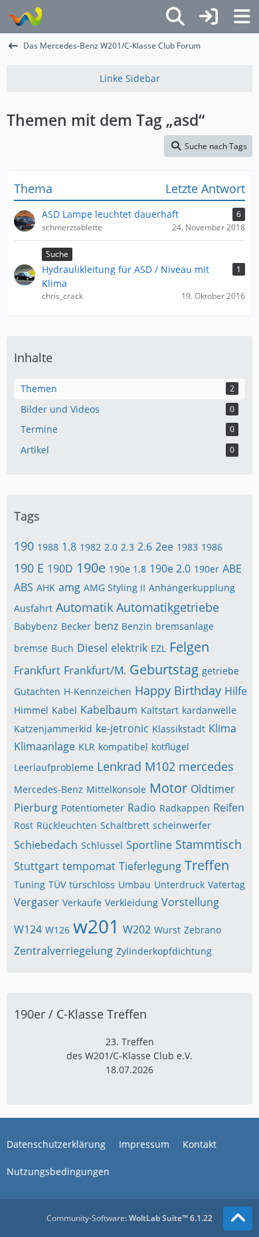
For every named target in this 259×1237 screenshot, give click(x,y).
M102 (160, 766)
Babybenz (36, 626)
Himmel (31, 710)
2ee (164, 546)
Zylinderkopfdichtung (164, 951)
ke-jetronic (122, 728)
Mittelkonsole (116, 789)
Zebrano (202, 929)
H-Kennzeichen (97, 691)
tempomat (89, 866)
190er (206, 569)
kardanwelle (209, 710)
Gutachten (37, 691)
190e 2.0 (170, 568)
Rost (23, 825)
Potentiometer (92, 808)
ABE (232, 568)
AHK (46, 587)
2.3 (127, 547)
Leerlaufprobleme (54, 767)
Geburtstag (164, 669)
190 (24, 546)
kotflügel (170, 746)
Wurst (167, 929)
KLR (86, 746)
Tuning (29, 884)
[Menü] (241, 16)
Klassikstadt (178, 728)
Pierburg (36, 807)
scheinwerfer (182, 825)
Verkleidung (131, 902)
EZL (158, 648)
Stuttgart (36, 866)
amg (69, 587)
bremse (31, 648)
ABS (23, 587)
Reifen (228, 807)
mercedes (206, 766)
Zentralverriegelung (63, 950)
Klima (222, 728)
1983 (187, 547)
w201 (96, 926)
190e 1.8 (127, 569)
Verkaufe (82, 902)
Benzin (137, 626)
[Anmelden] (208, 16)
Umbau (134, 884)
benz (106, 625)
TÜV (57, 884)
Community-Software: (129, 1218)
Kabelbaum (108, 709)
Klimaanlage (44, 746)
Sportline (149, 845)
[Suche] (175, 16)
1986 (211, 547)
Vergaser (36, 902)
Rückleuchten (67, 825)
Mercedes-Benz (48, 789)
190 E (29, 568)
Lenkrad (119, 766)
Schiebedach (46, 845)
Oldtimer (213, 789)
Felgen (189, 647)
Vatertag (226, 884)
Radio (142, 807)
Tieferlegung (150, 866)
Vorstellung (190, 902)
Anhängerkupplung (192, 587)
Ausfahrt (33, 608)
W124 (28, 929)
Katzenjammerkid (53, 728)
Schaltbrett (124, 825)
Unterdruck (179, 884)
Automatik (84, 607)
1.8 (69, 546)
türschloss (92, 884)
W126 (57, 929)
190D (60, 568)
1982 (90, 547)
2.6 (144, 546)
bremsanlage (184, 626)
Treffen (207, 865)
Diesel (92, 647)
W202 (137, 929)
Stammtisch (208, 844)
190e (91, 568)
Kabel (64, 710)
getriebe (220, 670)
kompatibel (123, 746)
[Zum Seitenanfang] (237, 1218)
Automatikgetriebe (167, 607)
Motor (168, 788)
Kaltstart (160, 710)
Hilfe (235, 691)
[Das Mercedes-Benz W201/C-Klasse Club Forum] (25, 16)
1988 (47, 547)
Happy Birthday (178, 690)
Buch (62, 648)
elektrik (129, 647)
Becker (76, 626)
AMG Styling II (114, 587)
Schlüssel (102, 845)
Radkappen (184, 808)
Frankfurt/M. (95, 670)
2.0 (111, 547)
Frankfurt (37, 670)
